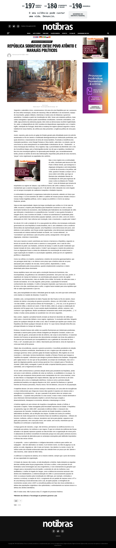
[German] (41, 37)
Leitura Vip (72, 33)
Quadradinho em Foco (83, 33)
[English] (36, 37)
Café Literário (36, 33)
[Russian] (47, 37)
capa (19, 505)
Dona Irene (45, 33)
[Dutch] (34, 37)
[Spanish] (49, 37)
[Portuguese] (45, 37)
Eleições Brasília (55, 33)
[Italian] (43, 37)
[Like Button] (16, 501)
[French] (38, 37)
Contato (58, 536)
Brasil (28, 33)
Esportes (64, 33)
